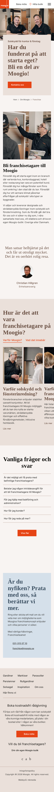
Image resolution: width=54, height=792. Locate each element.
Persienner (9, 681)
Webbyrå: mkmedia (27, 780)
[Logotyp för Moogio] (4, 4)
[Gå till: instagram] (26, 759)
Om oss (39, 686)
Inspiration (24, 686)
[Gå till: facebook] (22, 759)
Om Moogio (25, 99)
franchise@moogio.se (23, 648)
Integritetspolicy (27, 771)
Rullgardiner (27, 681)
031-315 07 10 (20, 643)
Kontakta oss (17, 84)
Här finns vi (9, 692)
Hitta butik (38, 4)
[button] (49, 4)
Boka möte (21, 4)
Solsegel (8, 686)
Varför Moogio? (12, 340)
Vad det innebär (35, 340)
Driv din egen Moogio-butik (25, 750)
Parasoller (38, 675)
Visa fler (25, 533)
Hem (15, 99)
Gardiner (8, 675)
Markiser (23, 675)
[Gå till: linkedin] (30, 759)
